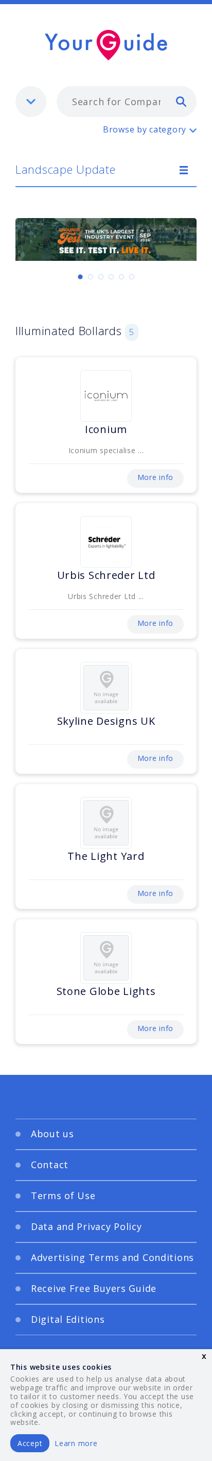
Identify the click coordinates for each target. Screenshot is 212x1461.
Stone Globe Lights (106, 991)
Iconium (106, 429)
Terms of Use (63, 1195)
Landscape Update (65, 169)
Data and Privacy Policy (86, 1226)
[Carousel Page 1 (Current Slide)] (80, 276)
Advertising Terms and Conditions (112, 1257)
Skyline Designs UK (106, 721)
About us (52, 1133)
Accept (29, 1443)
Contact (49, 1164)
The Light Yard (105, 856)
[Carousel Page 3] (100, 276)
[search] (181, 101)
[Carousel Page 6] (131, 276)
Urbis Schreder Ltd (106, 575)
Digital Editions (68, 1319)
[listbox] (30, 101)
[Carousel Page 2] (90, 276)
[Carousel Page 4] (111, 276)
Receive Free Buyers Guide (93, 1288)
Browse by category (144, 129)
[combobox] (127, 101)
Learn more (76, 1443)
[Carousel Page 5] (121, 276)
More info (155, 477)
